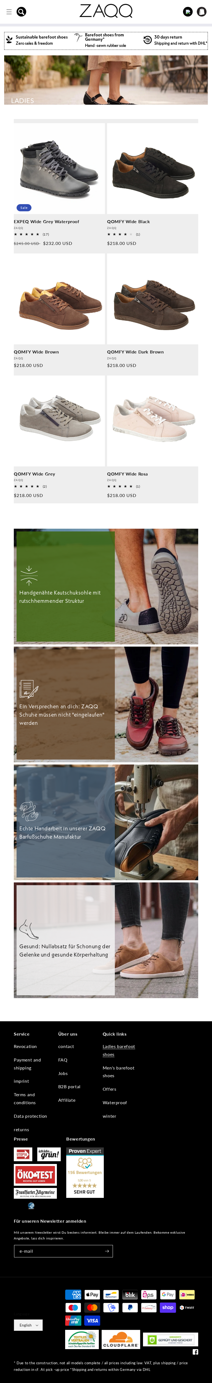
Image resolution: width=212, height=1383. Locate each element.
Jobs (63, 1073)
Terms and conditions (25, 1098)
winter (109, 1116)
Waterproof (115, 1102)
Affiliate (66, 1100)
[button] (21, 12)
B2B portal (69, 1086)
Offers (109, 1089)
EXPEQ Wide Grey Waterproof (47, 221)
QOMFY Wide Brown (36, 351)
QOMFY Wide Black (128, 221)
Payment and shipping (27, 1063)
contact (66, 1046)
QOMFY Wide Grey (34, 473)
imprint (21, 1081)
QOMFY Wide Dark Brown (135, 351)
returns (21, 1129)
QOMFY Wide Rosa (127, 473)
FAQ (63, 1059)
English (26, 1325)
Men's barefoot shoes (118, 1071)
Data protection (30, 1116)
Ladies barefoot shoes (119, 1050)
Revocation (25, 1046)
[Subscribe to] (107, 1251)
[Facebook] (195, 1353)
